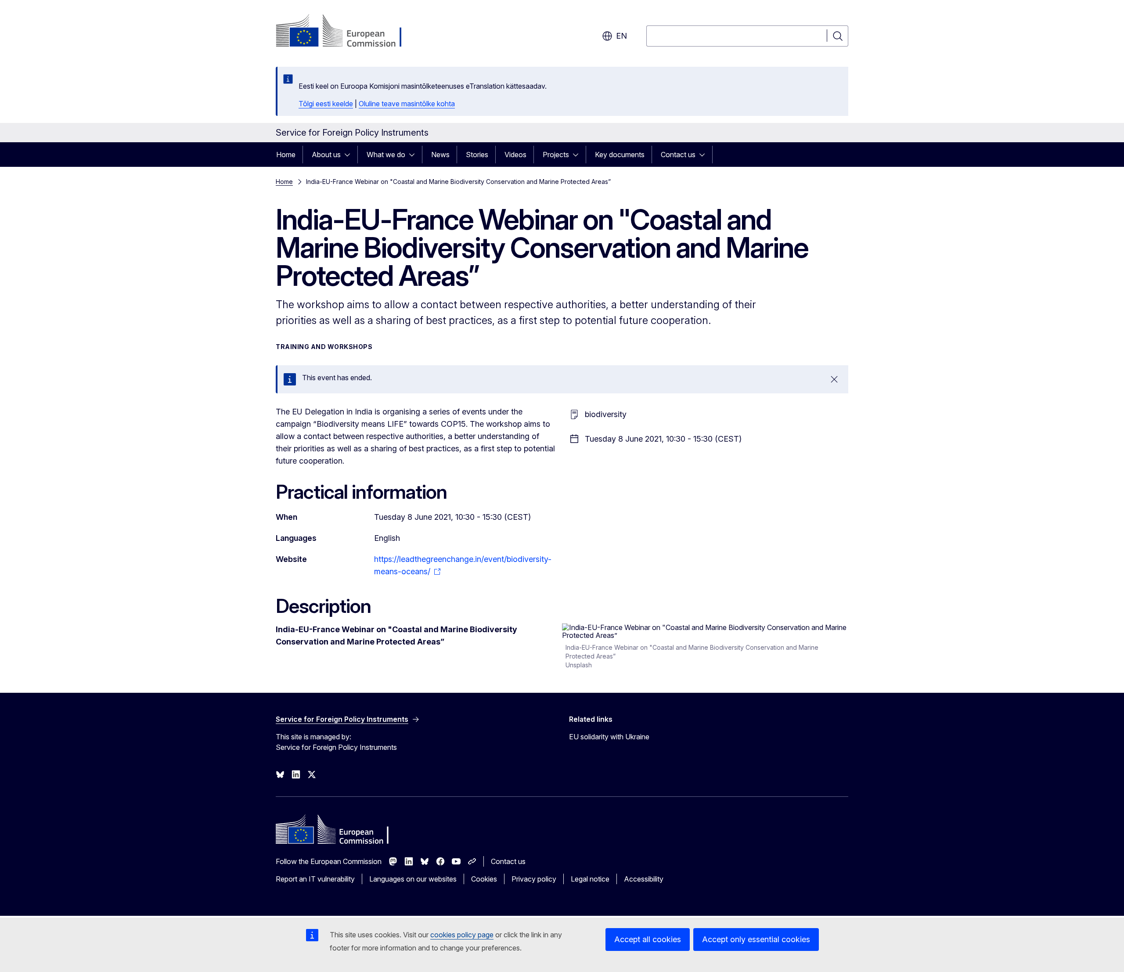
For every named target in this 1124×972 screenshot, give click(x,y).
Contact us (678, 154)
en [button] (621, 35)
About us (326, 154)
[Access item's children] (349, 154)
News (440, 154)
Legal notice (590, 879)
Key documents (620, 154)
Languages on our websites (413, 879)
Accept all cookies (647, 939)
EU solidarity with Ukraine (609, 736)
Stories (477, 154)
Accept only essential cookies (756, 939)
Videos (515, 154)
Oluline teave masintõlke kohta (407, 103)
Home (285, 154)
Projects (556, 154)
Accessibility (643, 879)
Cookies (484, 879)
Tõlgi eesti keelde (326, 103)
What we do (386, 154)
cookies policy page (462, 934)
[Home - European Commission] (347, 31)
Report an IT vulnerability (315, 879)
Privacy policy (534, 879)
